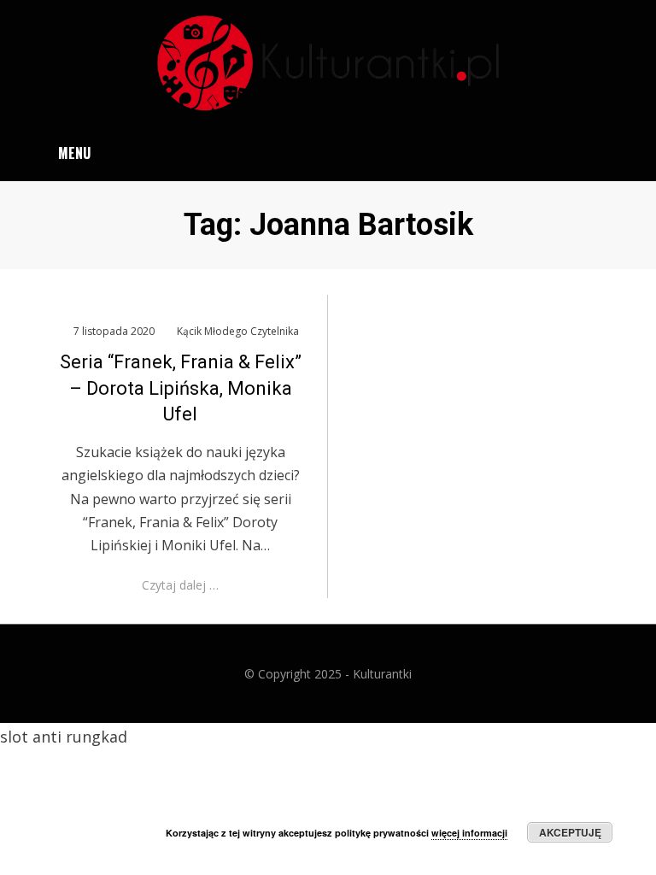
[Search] (613, 153)
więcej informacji (469, 832)
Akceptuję (570, 832)
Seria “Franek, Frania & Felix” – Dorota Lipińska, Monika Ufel (181, 388)
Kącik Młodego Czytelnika (238, 331)
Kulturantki (382, 674)
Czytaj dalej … (180, 585)
